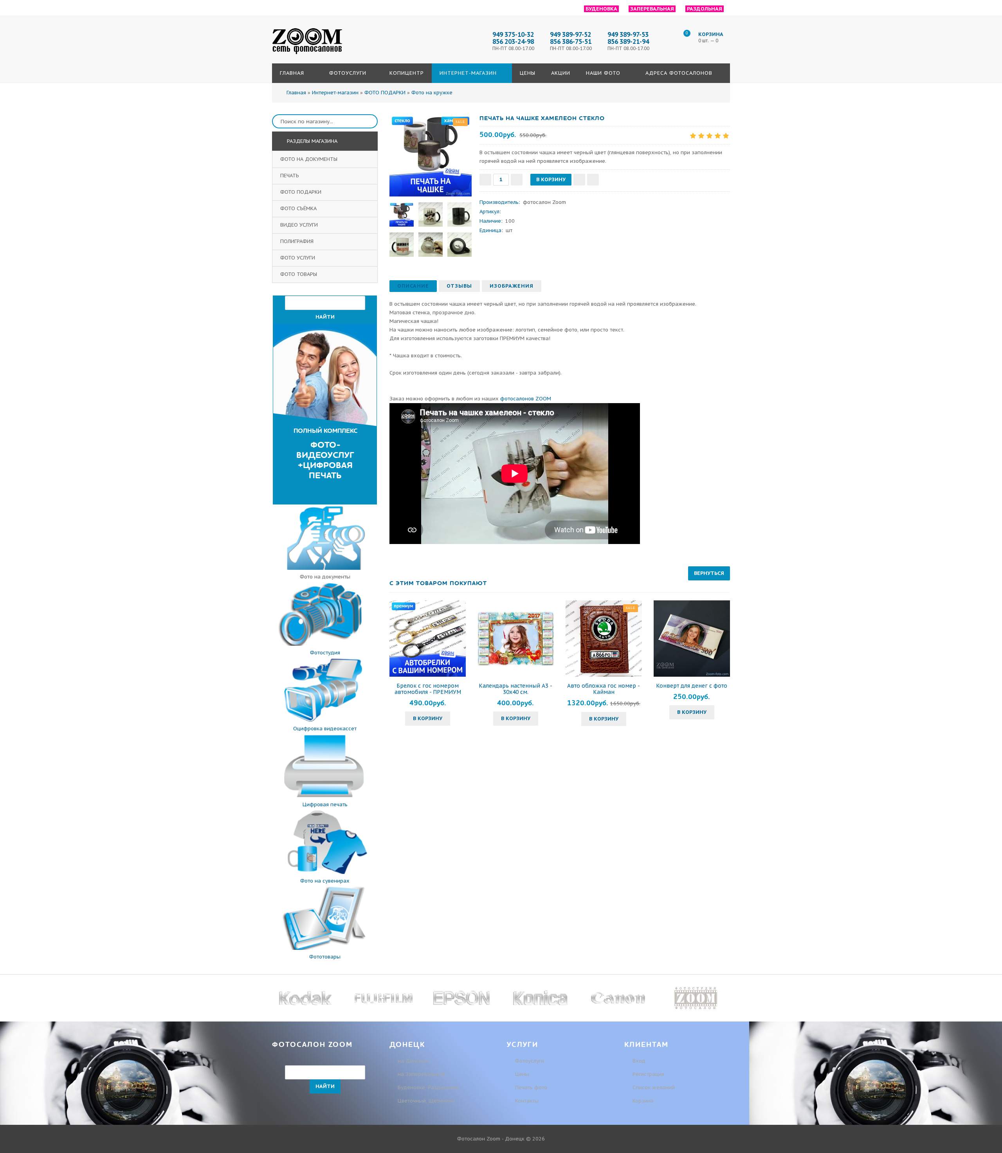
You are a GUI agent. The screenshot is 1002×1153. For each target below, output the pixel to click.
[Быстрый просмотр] (428, 639)
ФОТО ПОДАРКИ (301, 192)
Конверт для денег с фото (691, 685)
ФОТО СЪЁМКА (299, 208)
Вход (638, 1061)
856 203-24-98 (513, 41)
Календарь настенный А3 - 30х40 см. (515, 688)
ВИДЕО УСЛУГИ (299, 225)
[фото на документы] (325, 568)
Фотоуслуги (529, 1061)
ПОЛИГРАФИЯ (297, 241)
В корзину (427, 718)
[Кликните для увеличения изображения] (430, 155)
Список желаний (653, 1087)
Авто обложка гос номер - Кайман (603, 688)
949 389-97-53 (628, 34)
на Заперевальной (421, 1074)
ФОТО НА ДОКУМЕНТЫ (309, 159)
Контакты (527, 1100)
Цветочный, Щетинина (426, 1100)
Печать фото (531, 1087)
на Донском (413, 1061)
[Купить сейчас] (593, 180)
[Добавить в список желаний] (579, 180)
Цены (522, 1074)
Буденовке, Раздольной (428, 1087)
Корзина (642, 1100)
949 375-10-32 (513, 34)
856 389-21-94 (628, 41)
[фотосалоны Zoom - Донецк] (307, 54)
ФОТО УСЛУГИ (298, 257)
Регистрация (647, 1074)
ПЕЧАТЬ (290, 175)
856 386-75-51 (570, 41)
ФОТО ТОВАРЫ (299, 274)
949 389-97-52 (570, 34)
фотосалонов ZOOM (525, 398)
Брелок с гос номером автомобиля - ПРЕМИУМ (428, 688)
